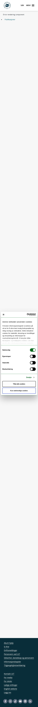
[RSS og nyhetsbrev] (30, 701)
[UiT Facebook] (5, 701)
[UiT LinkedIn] (25, 701)
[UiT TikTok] (15, 701)
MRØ (8, 524)
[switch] (33, 356)
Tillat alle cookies (19, 384)
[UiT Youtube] (20, 701)
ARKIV (8, 65)
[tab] (19, 19)
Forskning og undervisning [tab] (15, 508)
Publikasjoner (10, 19)
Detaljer (29, 377)
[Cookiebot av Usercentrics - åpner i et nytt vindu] (27, 314)
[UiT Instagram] (10, 701)
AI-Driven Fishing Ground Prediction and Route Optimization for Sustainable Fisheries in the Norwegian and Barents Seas (19, 546)
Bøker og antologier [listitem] (15, 37)
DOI (31, 63)
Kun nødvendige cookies (19, 390)
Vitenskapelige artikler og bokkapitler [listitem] (16, 31)
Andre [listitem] (30, 37)
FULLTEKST (18, 277)
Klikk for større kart (10, 622)
